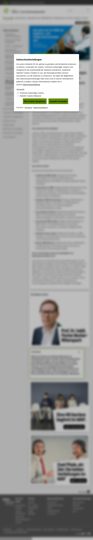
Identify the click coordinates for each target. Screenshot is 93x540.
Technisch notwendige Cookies (32, 92)
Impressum (28, 107)
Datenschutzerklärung (31, 84)
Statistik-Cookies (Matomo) (30, 95)
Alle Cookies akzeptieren (34, 101)
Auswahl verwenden (58, 101)
